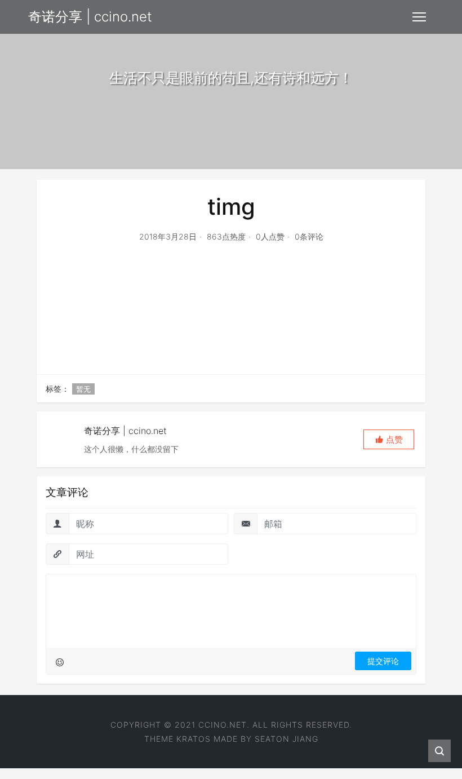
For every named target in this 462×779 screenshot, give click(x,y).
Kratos (193, 738)
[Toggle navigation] (419, 17)
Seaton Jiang (286, 738)
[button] (388, 439)
